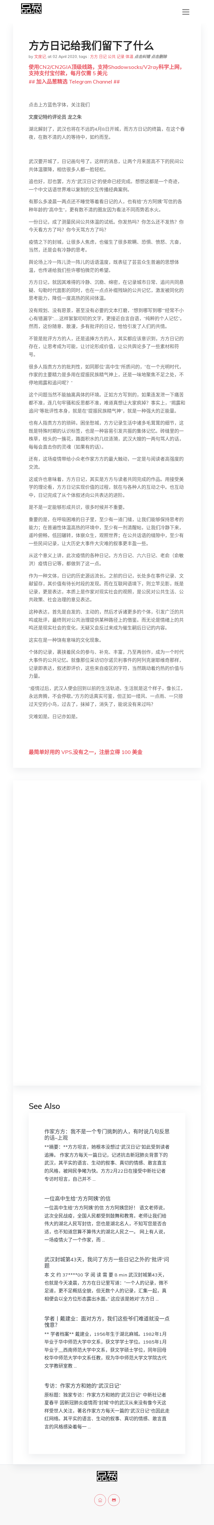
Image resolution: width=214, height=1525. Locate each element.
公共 (112, 56)
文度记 (40, 56)
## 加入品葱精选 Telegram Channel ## (74, 81)
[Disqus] (107, 867)
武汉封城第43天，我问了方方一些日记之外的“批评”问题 (106, 1262)
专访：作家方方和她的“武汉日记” (82, 1385)
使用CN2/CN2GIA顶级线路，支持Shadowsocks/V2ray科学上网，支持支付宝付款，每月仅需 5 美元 (107, 70)
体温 (129, 56)
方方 (94, 56)
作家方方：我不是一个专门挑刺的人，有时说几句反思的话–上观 (107, 1134)
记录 (120, 56)
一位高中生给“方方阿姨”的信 (77, 1198)
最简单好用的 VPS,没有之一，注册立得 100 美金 (85, 752)
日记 (103, 56)
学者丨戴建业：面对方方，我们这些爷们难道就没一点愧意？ (107, 1321)
